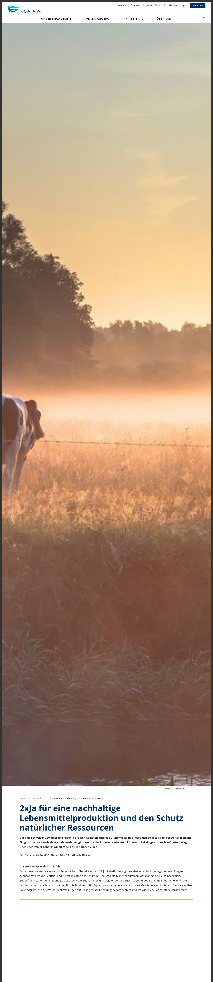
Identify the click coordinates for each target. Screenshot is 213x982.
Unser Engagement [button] (57, 18)
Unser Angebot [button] (98, 18)
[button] (204, 18)
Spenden (197, 5)
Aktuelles (123, 5)
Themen (135, 5)
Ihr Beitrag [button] (134, 18)
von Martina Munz (31, 854)
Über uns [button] (164, 18)
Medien (173, 5)
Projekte (147, 5)
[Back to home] (24, 9)
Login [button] (183, 5)
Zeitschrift (160, 5)
